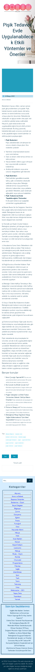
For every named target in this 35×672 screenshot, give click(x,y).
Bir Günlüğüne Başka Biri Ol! (19, 623)
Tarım (17, 581)
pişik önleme (9, 446)
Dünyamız (17, 515)
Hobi (17, 536)
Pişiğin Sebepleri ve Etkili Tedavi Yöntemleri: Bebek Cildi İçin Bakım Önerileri (18, 397)
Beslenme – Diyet (17, 502)
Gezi (17, 527)
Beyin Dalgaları (17, 505)
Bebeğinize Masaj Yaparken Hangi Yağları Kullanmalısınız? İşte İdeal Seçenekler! (18, 417)
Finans (17, 521)
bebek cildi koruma (11, 437)
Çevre (17, 511)
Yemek (17, 599)
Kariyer (17, 542)
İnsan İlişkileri (17, 539)
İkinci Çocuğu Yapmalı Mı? (15, 377)
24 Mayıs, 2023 (9, 96)
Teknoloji (17, 584)
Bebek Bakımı (10, 434)
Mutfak (17, 557)
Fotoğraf (17, 524)
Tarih (17, 578)
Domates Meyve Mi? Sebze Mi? (19, 641)
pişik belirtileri (26, 440)
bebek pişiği (22, 437)
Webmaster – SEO (17, 590)
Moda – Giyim (18, 554)
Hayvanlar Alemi (17, 530)
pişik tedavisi (18, 446)
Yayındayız (17, 596)
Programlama (17, 563)
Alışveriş (17, 493)
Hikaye (17, 533)
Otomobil (17, 560)
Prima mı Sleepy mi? (13, 407)
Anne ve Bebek (6, 100)
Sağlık (17, 569)
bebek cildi (18, 434)
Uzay (17, 587)
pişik (19, 440)
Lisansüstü (17, 548)
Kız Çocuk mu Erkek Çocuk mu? (17, 385)
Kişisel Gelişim (17, 545)
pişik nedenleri (19, 443)
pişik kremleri (10, 443)
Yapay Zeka (17, 593)
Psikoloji (17, 566)
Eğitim (17, 518)
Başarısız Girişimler (17, 499)
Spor (17, 575)
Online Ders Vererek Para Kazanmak (19, 620)
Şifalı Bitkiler (17, 572)
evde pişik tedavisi (11, 440)
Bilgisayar (17, 508)
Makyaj (17, 551)
